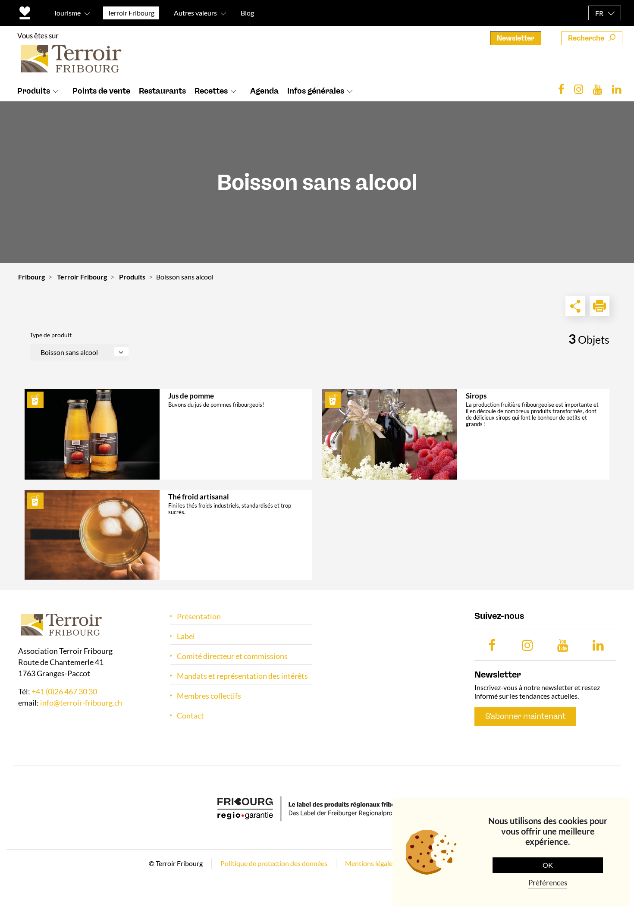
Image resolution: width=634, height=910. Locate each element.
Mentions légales (370, 863)
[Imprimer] (599, 306)
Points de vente (101, 91)
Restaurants (162, 91)
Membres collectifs (209, 695)
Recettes (211, 91)
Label (186, 636)
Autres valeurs (195, 13)
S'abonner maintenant (525, 716)
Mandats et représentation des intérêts (242, 676)
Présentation (199, 616)
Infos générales (315, 91)
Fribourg (31, 277)
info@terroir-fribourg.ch (81, 702)
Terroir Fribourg (82, 277)
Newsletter (515, 38)
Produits (33, 91)
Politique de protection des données (273, 863)
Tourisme (67, 13)
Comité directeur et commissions (232, 656)
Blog (247, 13)
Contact (190, 715)
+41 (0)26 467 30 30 (64, 691)
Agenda (264, 91)
